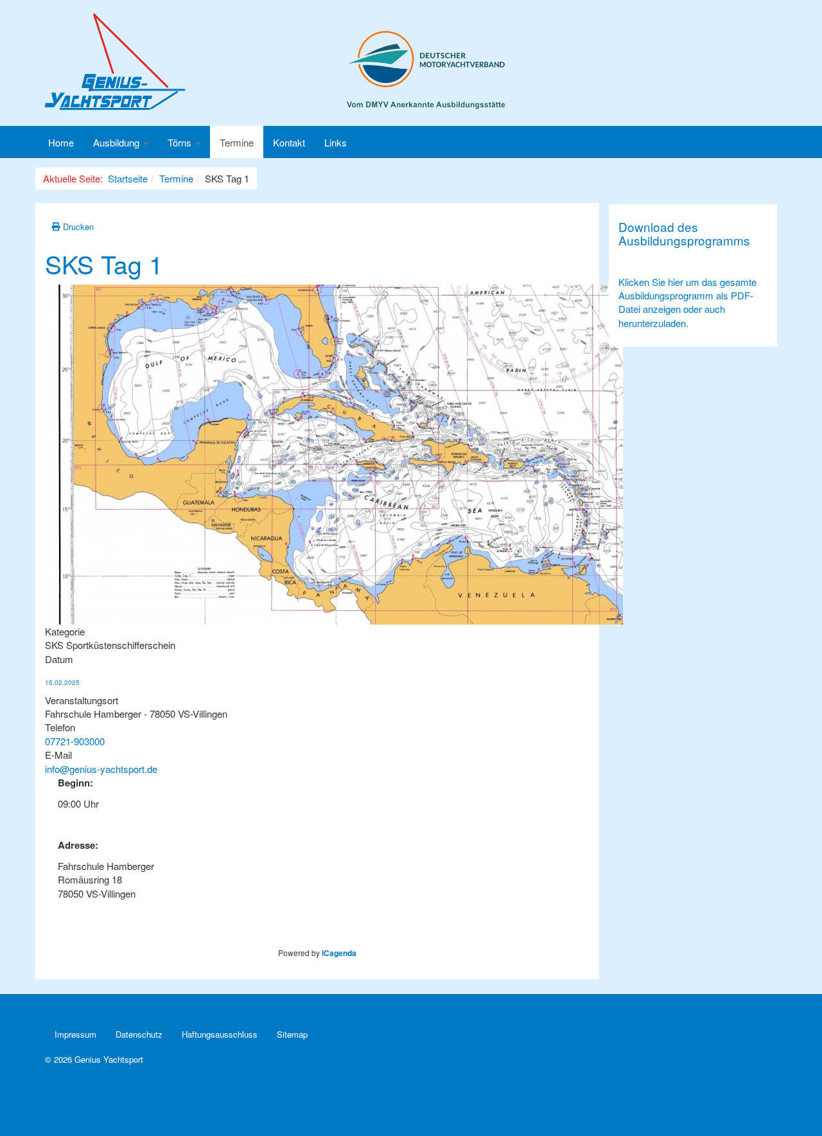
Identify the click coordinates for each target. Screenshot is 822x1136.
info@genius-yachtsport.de (101, 769)
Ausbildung (117, 142)
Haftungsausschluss (220, 1034)
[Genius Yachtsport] (275, 61)
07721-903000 (75, 741)
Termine (237, 142)
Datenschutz (139, 1034)
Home (61, 142)
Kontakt (289, 142)
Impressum (75, 1034)
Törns (181, 142)
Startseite (128, 178)
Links (335, 142)
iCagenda (339, 953)
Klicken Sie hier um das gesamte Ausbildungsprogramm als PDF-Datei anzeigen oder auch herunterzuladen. (687, 302)
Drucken (77, 226)
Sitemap (292, 1034)
